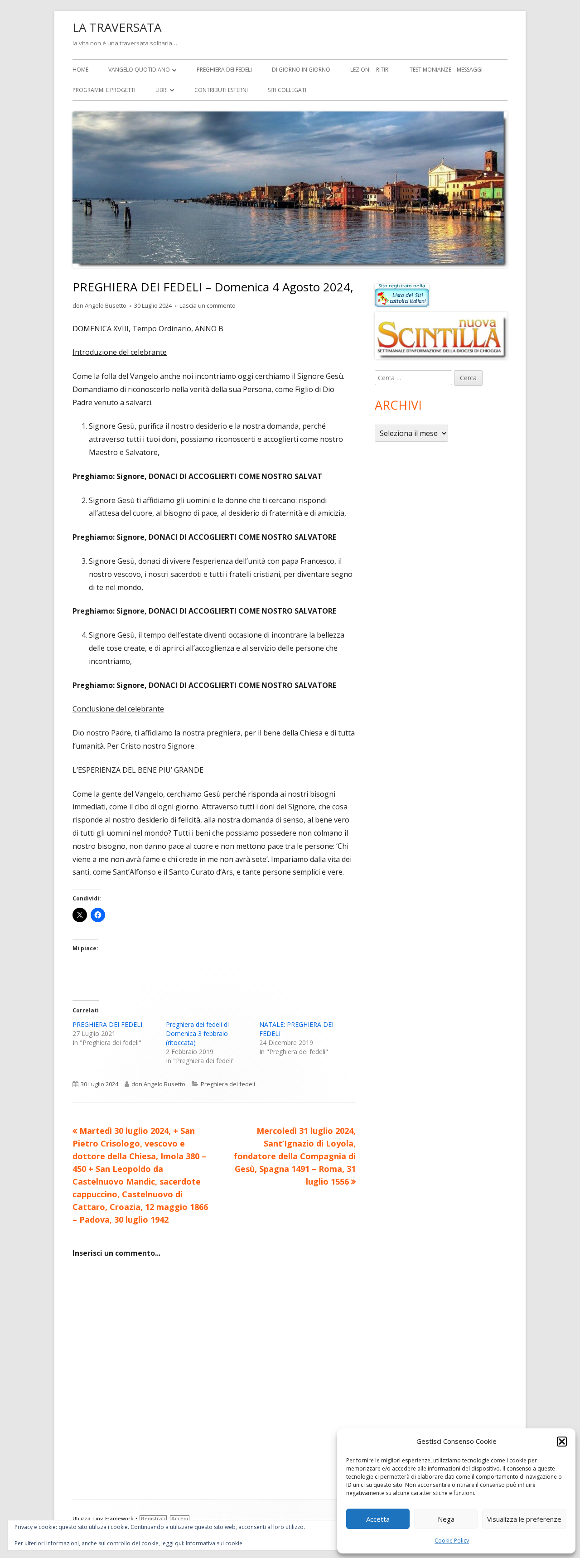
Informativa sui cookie (214, 1543)
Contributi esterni (221, 90)
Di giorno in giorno (301, 69)
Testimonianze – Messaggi (446, 69)
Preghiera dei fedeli (224, 69)
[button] (561, 1441)
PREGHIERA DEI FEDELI (107, 1024)
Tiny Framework (112, 1519)
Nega (446, 1519)
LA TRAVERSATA (116, 27)
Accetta (378, 1519)
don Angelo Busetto (99, 305)
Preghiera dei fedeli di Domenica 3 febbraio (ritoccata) (197, 1033)
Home (80, 69)
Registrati (153, 1519)
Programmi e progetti (103, 90)
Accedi (179, 1519)
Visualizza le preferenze (524, 1519)
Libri (161, 90)
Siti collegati (287, 90)
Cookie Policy (452, 1540)
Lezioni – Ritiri (370, 69)
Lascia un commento (207, 305)
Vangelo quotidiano (139, 69)
